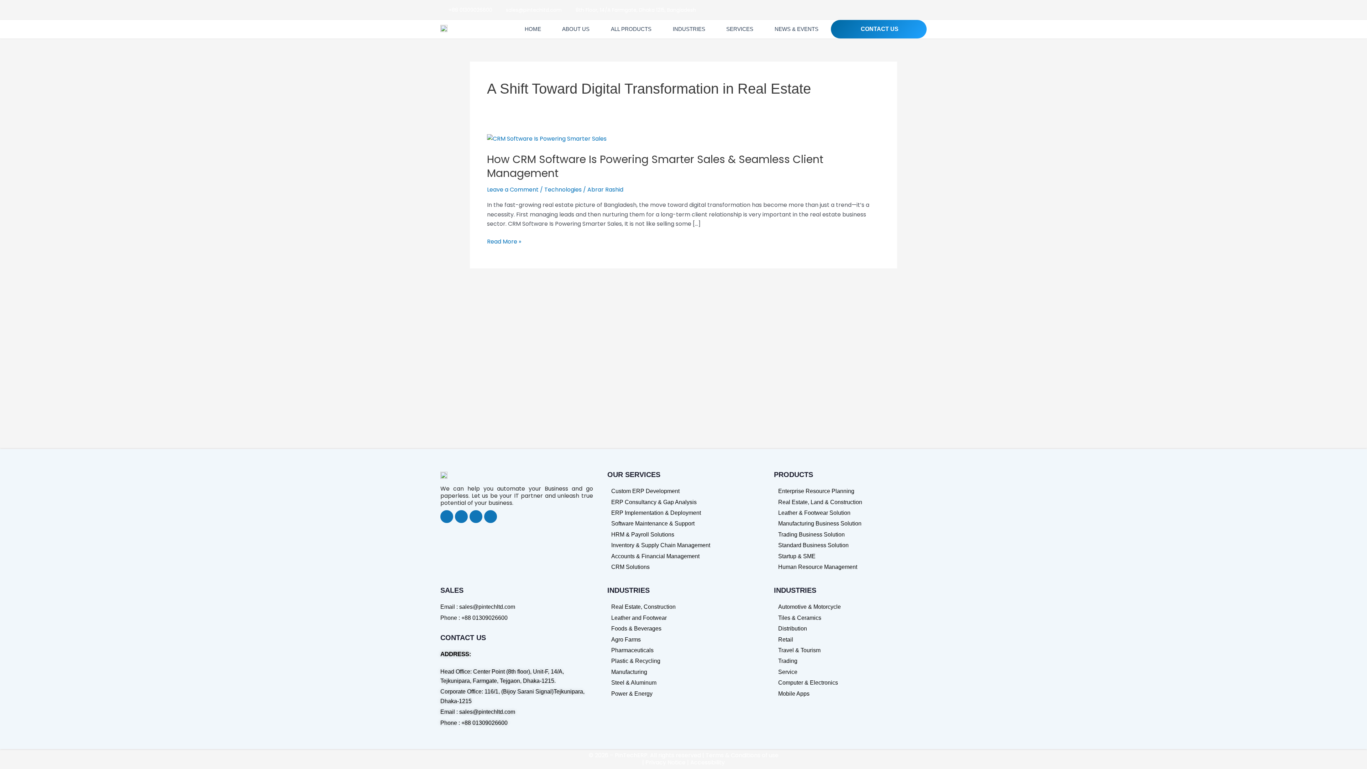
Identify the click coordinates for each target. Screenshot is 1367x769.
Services (739, 29)
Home (533, 29)
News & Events (796, 29)
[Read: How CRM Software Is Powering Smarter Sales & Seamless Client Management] (547, 139)
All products (631, 29)
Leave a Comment (513, 189)
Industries (689, 29)
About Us (576, 29)
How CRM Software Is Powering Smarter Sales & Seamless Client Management (655, 166)
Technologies (563, 189)
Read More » (504, 241)
